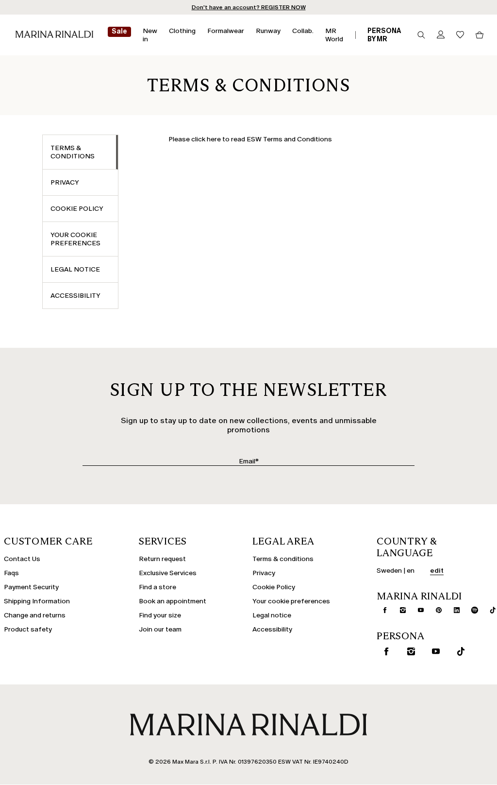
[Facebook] (381, 610)
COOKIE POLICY (76, 209)
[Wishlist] (460, 35)
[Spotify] (470, 610)
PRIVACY (64, 182)
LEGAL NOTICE (75, 269)
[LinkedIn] (452, 610)
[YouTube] (417, 610)
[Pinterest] (435, 610)
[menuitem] (119, 35)
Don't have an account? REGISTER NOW (249, 7)
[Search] (421, 35)
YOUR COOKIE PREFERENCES (75, 239)
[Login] (441, 35)
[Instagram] (399, 610)
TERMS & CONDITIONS (72, 152)
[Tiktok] (488, 610)
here (214, 139)
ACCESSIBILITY (75, 295)
